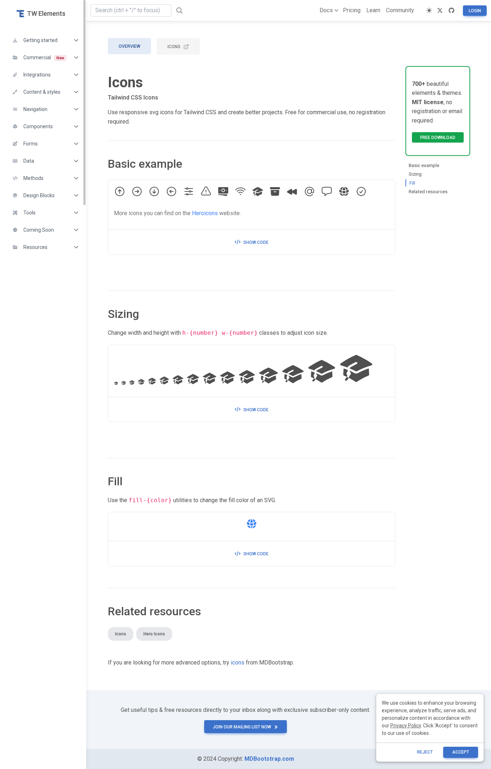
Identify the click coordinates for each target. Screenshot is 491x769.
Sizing (415, 174)
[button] (43, 40)
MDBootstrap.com (269, 758)
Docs (326, 10)
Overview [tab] (129, 46)
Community (400, 10)
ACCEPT (460, 752)
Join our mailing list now (242, 726)
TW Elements (46, 13)
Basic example (424, 165)
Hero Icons (154, 633)
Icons (174, 46)
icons (237, 662)
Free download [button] (437, 137)
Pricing (352, 10)
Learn (373, 10)
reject (425, 752)
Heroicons (205, 213)
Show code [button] (256, 242)
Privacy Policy (405, 725)
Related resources (428, 191)
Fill (412, 183)
